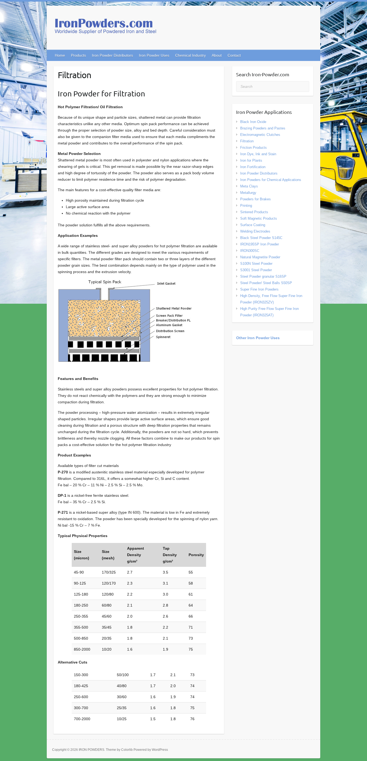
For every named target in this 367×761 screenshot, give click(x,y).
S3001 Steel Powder (256, 270)
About (217, 55)
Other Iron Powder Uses (258, 338)
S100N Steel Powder (256, 264)
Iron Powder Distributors (112, 55)
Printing (246, 206)
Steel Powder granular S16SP (263, 276)
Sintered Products (254, 212)
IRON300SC (249, 251)
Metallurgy (248, 193)
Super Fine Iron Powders (259, 289)
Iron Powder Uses (154, 55)
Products (78, 55)
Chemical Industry (190, 55)
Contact (234, 55)
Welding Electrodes (255, 231)
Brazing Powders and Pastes (262, 128)
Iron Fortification (252, 167)
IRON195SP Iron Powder (259, 244)
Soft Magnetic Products (258, 218)
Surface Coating (252, 225)
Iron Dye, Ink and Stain (258, 154)
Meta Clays (249, 186)
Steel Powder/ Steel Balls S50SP (266, 283)
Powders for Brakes (255, 199)
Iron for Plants (251, 160)
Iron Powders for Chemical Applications (270, 180)
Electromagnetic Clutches (260, 135)
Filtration (247, 141)
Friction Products (253, 148)
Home (60, 55)
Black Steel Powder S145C (261, 238)
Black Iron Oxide (253, 122)
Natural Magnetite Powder (260, 257)
